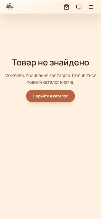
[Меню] (91, 7)
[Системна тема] (79, 7)
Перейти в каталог (50, 96)
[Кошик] (66, 7)
